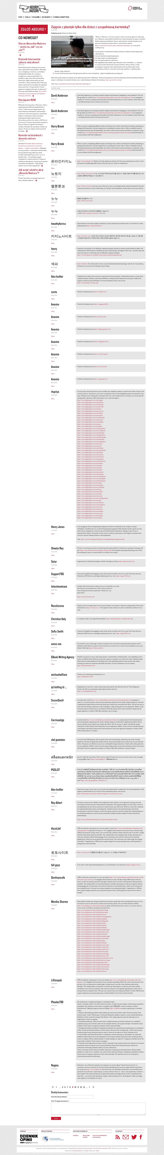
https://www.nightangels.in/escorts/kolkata (90, 448)
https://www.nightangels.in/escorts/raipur (89, 465)
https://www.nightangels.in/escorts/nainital (90, 472)
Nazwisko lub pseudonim (59, 1097)
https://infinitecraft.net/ (96, 648)
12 (81, 1087)
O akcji (27, 17)
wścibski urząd (55, 88)
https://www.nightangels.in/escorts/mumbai (90, 474)
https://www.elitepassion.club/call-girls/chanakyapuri (93, 964)
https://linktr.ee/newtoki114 (85, 173)
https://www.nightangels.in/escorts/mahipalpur (91, 441)
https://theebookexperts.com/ (86, 665)
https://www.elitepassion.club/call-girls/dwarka (91, 923)
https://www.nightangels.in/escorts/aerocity (90, 411)
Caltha (86, 1150)
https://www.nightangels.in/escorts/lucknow (90, 457)
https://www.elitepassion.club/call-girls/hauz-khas (92, 962)
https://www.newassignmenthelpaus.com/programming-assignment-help (102, 539)
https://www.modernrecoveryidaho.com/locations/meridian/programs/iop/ (99, 255)
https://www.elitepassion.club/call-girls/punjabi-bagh (93, 930)
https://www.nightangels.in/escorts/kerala (89, 444)
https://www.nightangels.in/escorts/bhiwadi (90, 407)
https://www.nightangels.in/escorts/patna (89, 468)
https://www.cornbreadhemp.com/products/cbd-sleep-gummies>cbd (111, 700)
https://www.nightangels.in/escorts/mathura (90, 502)
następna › (90, 1086)
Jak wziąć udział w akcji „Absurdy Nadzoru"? (30, 171)
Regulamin (35, 17)
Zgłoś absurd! (33, 29)
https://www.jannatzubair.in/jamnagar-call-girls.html (96, 550)
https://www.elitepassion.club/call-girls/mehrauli (92, 943)
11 (78, 1087)
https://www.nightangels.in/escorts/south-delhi (91, 450)
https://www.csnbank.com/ (85, 161)
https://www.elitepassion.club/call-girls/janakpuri (92, 919)
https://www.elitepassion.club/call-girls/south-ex (92, 971)
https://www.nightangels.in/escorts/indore (90, 470)
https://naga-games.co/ (101, 379)
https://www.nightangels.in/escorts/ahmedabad (91, 476)
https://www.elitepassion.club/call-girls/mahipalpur (92, 921)
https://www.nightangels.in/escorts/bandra (90, 515)
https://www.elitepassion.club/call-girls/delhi (91, 906)
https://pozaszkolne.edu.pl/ (113, 80)
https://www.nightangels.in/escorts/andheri (90, 511)
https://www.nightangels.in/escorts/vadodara (90, 487)
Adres (53, 102)
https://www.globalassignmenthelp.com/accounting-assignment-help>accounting (106, 132)
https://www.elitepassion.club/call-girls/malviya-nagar (93, 960)
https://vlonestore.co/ (92, 607)
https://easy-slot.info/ (100, 366)
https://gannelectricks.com (126, 561)
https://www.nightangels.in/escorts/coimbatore (91, 430)
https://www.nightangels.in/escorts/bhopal (90, 452)
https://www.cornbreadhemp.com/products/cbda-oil (101, 720)
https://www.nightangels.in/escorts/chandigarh (91, 478)
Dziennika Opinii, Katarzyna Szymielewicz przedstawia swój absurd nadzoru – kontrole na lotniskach (30, 146)
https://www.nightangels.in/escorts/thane (89, 494)
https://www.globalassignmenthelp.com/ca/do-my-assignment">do (113, 97)
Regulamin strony (86, 1136)
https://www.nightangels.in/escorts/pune (89, 446)
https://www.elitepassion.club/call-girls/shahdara (92, 927)
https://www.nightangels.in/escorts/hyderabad (91, 428)
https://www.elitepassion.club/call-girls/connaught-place (94, 916)
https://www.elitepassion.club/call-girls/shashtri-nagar (93, 936)
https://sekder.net (82, 264)
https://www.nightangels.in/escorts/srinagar (90, 404)
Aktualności (46, 17)
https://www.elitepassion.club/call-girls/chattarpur (92, 934)
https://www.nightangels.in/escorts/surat (89, 489)
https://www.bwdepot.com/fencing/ (88, 283)
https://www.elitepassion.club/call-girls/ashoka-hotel (93, 967)
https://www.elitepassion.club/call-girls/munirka (91, 925)
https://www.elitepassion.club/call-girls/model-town (93, 949)
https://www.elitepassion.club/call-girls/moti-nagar (92, 951)
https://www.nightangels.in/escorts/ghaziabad (91, 435)
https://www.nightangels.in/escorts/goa (89, 424)
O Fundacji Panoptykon (61, 17)
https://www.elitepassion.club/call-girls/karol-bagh (92, 910)
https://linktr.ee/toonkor (84, 186)
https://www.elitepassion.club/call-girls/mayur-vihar (93, 956)
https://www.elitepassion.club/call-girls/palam (91, 940)
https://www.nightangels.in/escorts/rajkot (89, 518)
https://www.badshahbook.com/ (86, 691)
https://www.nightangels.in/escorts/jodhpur (90, 422)
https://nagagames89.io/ (101, 304)
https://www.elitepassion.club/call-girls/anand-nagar (93, 954)
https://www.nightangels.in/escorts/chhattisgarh (91, 437)
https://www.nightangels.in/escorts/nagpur (90, 400)
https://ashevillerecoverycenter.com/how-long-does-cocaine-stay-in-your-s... (100, 793)
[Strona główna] (33, 9)
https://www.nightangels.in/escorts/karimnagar (91, 481)
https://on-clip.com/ (83, 852)
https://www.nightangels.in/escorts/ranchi (89, 496)
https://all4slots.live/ (100, 292)
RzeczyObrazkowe (77, 1150)
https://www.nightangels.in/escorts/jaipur (89, 426)
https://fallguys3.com (133, 865)
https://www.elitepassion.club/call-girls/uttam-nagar (93, 969)
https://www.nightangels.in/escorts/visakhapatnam (92, 498)
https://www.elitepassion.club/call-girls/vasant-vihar (93, 945)
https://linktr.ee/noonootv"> (91, 213)
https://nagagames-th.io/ (101, 341)
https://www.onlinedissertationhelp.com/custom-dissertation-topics (97, 819)
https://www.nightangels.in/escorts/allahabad (91, 417)
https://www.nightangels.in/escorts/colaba (90, 513)
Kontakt (75, 1135)
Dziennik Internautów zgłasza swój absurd (29, 60)
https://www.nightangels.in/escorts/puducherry (91, 461)
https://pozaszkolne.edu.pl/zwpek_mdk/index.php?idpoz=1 (114, 45)
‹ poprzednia (57, 1086)
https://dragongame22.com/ (102, 329)
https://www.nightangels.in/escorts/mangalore (91, 505)
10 (75, 1087)
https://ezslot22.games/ (101, 354)
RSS (117, 1137)
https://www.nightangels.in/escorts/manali (90, 415)
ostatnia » (93, 1086)
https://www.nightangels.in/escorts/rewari (89, 507)
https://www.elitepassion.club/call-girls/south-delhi (92, 938)
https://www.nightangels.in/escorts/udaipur (90, 485)
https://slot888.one (115, 1008)
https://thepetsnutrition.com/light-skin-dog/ (120, 619)
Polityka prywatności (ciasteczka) (100, 1136)
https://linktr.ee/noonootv (85, 200)
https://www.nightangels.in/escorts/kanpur (90, 463)
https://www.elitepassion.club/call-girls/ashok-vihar (93, 932)
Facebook (141, 1137)
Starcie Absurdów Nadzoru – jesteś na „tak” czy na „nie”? (32, 47)
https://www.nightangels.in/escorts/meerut (90, 509)
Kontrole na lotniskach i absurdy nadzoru (30, 136)
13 (84, 1087)
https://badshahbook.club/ (85, 676)
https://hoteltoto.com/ (84, 236)
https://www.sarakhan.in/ (94, 1069)
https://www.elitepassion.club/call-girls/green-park (92, 912)
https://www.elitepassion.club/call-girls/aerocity (91, 914)
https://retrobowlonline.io (94, 226)
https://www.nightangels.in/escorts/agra (89, 500)
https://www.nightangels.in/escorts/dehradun (90, 439)
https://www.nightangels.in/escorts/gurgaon (90, 459)
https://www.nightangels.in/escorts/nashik (90, 491)
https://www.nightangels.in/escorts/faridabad (90, 433)
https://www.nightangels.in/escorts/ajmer (89, 483)
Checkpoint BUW (27, 100)
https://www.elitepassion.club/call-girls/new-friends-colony (95, 958)
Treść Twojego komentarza (60, 1101)
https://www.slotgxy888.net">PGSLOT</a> (94, 780)
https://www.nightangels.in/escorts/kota (89, 409)
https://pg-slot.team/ (100, 316)
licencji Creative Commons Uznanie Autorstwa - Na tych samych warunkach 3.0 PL (90, 1148)
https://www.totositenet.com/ (86, 597)
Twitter (134, 1137)
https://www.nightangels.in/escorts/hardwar (90, 402)
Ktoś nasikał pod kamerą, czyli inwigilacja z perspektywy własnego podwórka (32, 93)
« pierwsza (53, 1086)
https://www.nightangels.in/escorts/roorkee (90, 420)
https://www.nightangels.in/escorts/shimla (90, 413)
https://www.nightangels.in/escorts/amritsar (90, 454)
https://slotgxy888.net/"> (98, 759)
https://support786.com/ (123, 576)
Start (20, 17)
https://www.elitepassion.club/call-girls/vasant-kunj (93, 947)
